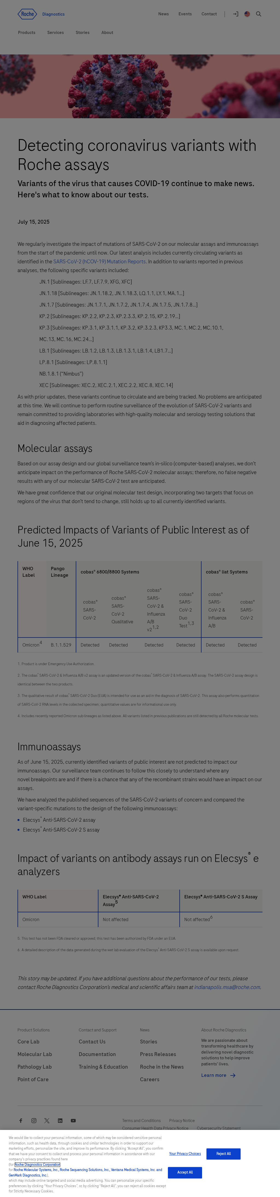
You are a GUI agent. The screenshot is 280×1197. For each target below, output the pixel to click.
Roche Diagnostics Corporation (37, 1164)
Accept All (185, 1172)
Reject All (224, 1153)
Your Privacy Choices (185, 1153)
